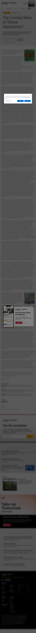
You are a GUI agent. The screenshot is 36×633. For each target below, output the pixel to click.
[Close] (31, 95)
